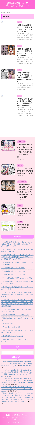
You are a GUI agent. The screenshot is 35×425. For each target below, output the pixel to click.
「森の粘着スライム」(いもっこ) (12, 336)
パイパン (28, 84)
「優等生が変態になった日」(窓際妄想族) (15, 315)
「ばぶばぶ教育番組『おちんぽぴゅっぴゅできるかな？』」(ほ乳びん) (17, 310)
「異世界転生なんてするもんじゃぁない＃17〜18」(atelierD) (25, 210)
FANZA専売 (20, 109)
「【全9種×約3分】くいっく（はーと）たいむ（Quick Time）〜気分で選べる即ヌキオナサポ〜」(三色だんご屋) (17, 244)
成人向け (21, 39)
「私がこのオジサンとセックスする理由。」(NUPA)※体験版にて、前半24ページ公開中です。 (25, 77)
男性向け (26, 39)
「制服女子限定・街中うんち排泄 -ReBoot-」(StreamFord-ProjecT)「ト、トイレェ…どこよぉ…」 (17, 389)
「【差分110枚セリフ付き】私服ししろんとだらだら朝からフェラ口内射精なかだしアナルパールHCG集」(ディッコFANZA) (17, 257)
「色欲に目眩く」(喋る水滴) (10, 327)
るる (8, 376)
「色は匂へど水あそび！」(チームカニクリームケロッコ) (17, 340)
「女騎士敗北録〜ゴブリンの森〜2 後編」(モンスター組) (17, 319)
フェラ (18, 113)
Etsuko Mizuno (25, 366)
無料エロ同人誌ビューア (17, 3)
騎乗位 (20, 89)
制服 (31, 35)
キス (23, 35)
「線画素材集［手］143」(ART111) (13, 275)
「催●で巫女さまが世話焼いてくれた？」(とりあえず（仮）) (17, 288)
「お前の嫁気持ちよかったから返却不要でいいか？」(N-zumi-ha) (17, 282)
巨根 (23, 37)
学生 (30, 86)
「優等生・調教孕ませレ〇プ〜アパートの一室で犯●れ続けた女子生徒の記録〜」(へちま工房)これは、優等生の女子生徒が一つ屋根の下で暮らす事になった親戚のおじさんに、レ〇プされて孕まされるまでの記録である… (17, 397)
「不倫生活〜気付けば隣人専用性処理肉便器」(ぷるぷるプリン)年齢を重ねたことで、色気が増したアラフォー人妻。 (17, 364)
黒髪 (31, 39)
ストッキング (27, 109)
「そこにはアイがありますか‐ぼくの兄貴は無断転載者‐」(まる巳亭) (25, 170)
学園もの (19, 37)
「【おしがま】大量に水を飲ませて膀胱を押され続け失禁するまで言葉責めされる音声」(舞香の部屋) (17, 294)
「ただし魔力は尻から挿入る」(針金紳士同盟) (16, 278)
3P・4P (29, 108)
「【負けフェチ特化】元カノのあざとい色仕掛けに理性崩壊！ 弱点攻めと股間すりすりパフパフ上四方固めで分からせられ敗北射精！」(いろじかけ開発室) (17, 303)
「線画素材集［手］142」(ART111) (13, 271)
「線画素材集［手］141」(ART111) (13, 268)
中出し (27, 35)
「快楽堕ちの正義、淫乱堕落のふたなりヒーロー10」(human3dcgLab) (17, 331)
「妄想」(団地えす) (7, 324)
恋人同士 (21, 115)
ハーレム (26, 111)
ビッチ (31, 111)
